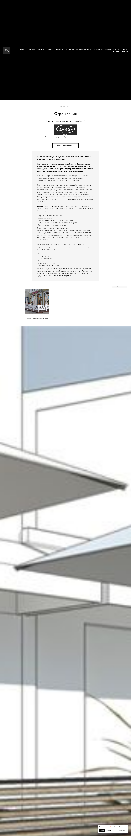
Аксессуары (74, 137)
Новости (116, 49)
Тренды (124, 49)
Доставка (50, 49)
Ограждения (82, 137)
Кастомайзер (98, 49)
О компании (31, 49)
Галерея (108, 49)
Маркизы (66, 137)
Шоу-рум (125, 51)
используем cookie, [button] (106, 827)
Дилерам (41, 49)
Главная (21, 49)
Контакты (116, 51)
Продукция (59, 49)
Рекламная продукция (83, 49)
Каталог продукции (56, 137)
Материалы (70, 49)
